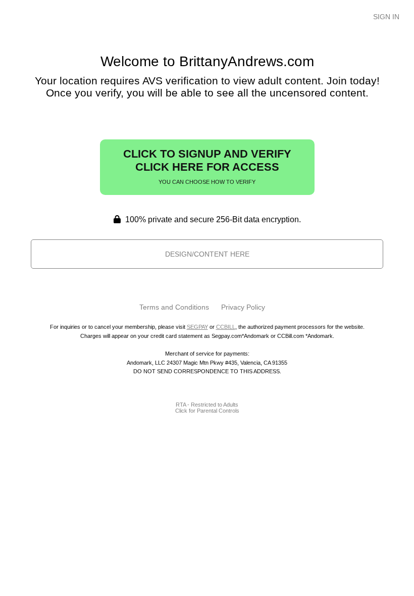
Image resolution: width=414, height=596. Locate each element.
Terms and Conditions (174, 307)
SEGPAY (197, 327)
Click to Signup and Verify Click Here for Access (207, 166)
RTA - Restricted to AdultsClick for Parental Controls (207, 408)
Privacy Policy (243, 307)
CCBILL (225, 327)
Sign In (386, 17)
